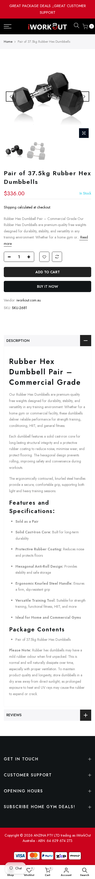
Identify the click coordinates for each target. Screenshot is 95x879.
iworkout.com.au (28, 300)
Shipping (10, 207)
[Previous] (11, 96)
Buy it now (47, 286)
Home (8, 41)
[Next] (84, 96)
